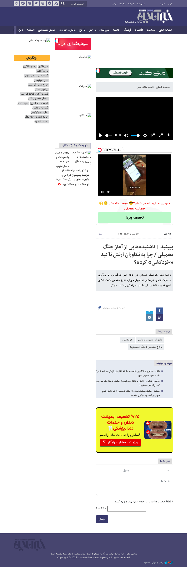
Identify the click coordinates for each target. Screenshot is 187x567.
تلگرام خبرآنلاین (49, 3)
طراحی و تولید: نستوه (154, 562)
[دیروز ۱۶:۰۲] (81, 157)
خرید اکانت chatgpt (36, 117)
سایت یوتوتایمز (39, 112)
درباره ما (131, 4)
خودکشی (127, 340)
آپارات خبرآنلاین (29, 3)
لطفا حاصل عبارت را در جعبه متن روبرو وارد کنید (144, 502)
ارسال (102, 519)
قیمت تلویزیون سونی (36, 76)
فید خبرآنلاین (56, 3)
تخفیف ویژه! (135, 218)
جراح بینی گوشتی (38, 85)
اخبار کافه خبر (145, 87)
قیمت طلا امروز (39, 103)
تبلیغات (122, 4)
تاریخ (82, 30)
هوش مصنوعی (46, 30)
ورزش (92, 30)
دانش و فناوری (67, 30)
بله (23, 3)
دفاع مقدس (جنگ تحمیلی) (146, 347)
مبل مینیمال (41, 80)
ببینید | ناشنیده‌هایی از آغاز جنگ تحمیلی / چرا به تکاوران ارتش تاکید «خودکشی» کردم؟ (137, 254)
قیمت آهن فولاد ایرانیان (34, 94)
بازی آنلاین (42, 71)
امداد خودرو (41, 121)
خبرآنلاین (148, 17)
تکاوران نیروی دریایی (150, 340)
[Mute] (109, 192)
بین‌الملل (104, 30)
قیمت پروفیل (40, 108)
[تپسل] (98, 70)
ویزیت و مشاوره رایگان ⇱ (120, 442)
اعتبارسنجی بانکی (38, 98)
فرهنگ (127, 30)
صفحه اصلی (165, 30)
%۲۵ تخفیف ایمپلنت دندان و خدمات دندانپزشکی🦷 (120, 422)
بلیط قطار (23, 103)
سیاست (150, 30)
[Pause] (102, 192)
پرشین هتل (41, 89)
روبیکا (16, 3)
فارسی (170, 4)
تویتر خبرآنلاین (36, 3)
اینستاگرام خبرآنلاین (43, 3)
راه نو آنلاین (29, 66)
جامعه (116, 30)
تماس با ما (141, 4)
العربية (162, 4)
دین (20, 30)
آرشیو (114, 4)
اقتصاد (139, 30)
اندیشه (30, 30)
